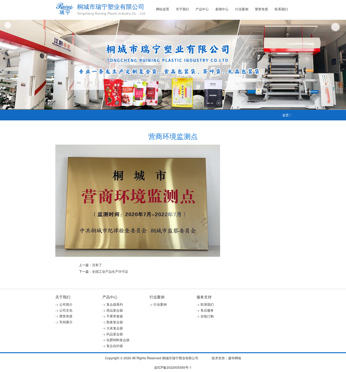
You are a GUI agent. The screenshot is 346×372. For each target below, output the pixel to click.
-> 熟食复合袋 (112, 322)
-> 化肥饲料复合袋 (115, 339)
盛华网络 (234, 358)
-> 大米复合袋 (112, 328)
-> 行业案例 (158, 304)
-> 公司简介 (63, 304)
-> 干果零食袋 (112, 316)
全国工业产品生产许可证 (110, 271)
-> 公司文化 (63, 310)
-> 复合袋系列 (112, 304)
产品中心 (202, 9)
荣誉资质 (261, 9)
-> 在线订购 (205, 316)
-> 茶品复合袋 (112, 310)
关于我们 (182, 9)
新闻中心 (222, 9)
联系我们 (281, 9)
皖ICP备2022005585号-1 (173, 367)
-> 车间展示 (63, 322)
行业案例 (241, 9)
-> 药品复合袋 (112, 334)
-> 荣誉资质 (63, 316)
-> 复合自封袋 (112, 345)
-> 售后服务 (205, 310)
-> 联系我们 (205, 304)
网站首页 (162, 9)
